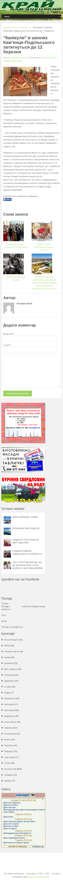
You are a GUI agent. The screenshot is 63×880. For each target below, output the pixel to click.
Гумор (7, 657)
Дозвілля (8, 663)
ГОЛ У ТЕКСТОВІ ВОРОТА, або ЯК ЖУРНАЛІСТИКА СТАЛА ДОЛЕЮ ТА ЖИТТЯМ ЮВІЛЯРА (27, 565)
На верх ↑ (56, 873)
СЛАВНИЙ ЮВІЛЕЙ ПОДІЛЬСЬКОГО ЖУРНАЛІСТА (27, 552)
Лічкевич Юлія (17, 57)
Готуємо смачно (12, 651)
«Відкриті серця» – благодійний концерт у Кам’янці (44, 247)
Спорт (7, 763)
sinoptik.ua (17, 626)
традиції (8, 774)
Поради (8, 751)
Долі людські (10, 669)
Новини (8, 727)
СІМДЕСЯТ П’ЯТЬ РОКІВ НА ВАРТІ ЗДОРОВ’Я (25, 541)
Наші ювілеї (10, 722)
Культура (8, 710)
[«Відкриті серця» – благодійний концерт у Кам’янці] (44, 229)
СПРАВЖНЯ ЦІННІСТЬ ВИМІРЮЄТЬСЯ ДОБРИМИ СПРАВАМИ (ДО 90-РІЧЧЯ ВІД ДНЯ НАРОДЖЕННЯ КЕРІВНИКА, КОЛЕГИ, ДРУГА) (44, 283)
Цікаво (7, 780)
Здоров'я (8, 680)
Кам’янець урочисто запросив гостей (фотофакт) (16, 245)
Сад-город (9, 757)
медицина (9, 716)
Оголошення (10, 733)
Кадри (7, 692)
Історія (7, 686)
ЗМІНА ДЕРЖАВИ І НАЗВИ (25, 517)
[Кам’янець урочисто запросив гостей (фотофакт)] (16, 229)
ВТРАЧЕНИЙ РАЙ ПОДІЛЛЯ (25, 528)
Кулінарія (9, 704)
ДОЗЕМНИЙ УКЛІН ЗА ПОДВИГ (16, 278)
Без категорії (21, 27)
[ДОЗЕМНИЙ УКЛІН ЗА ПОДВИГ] (16, 262)
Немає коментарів (12, 60)
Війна (7, 645)
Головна (7, 27)
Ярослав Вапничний (39, 876)
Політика (8, 745)
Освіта (7, 739)
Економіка (9, 675)
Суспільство (10, 769)
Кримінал (9, 698)
